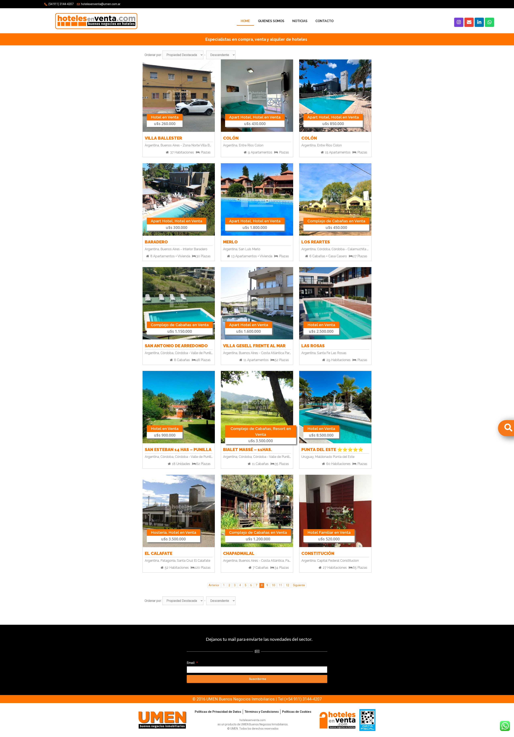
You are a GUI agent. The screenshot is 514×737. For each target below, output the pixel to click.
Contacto (324, 21)
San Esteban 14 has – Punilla (178, 448)
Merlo (230, 241)
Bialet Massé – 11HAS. (247, 448)
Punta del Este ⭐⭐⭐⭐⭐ (332, 448)
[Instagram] (458, 22)
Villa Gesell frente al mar (254, 345)
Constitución (317, 552)
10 (273, 585)
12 (287, 585)
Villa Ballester (163, 137)
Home (245, 21)
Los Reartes (315, 241)
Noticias (299, 21)
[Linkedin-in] (479, 22)
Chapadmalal (238, 552)
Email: (191, 663)
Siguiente (299, 585)
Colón (231, 137)
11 (280, 585)
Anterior (214, 585)
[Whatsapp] (489, 22)
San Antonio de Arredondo (176, 345)
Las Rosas (313, 345)
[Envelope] (469, 22)
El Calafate (158, 552)
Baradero (156, 241)
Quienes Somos (271, 21)
